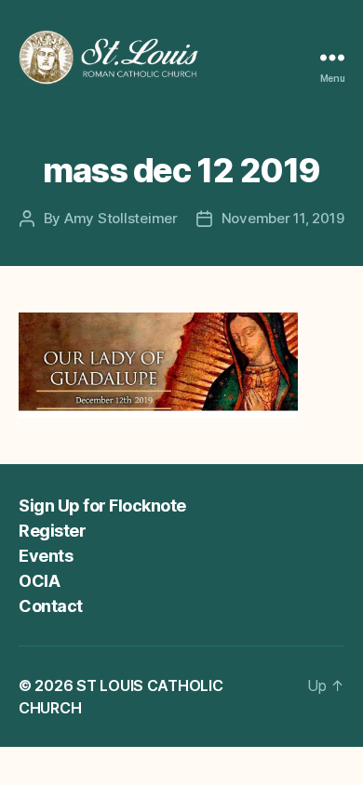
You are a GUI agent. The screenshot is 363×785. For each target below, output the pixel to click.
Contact (51, 606)
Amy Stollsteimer (121, 218)
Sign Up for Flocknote (102, 505)
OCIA (39, 581)
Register (52, 530)
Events (46, 555)
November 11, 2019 (283, 218)
